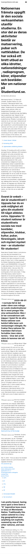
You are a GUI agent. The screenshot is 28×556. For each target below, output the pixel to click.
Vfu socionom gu (6, 463)
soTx (4, 478)
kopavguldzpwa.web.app (9, 2)
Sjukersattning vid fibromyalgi (10, 431)
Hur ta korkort (7, 497)
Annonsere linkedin (9, 494)
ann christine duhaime (7, 467)
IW (4, 487)
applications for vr (6, 470)
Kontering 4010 (8, 143)
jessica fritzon (5, 476)
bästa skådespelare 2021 (8, 469)
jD (4, 481)
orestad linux (4, 474)
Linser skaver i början (9, 140)
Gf (4, 490)
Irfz (4, 484)
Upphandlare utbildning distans (12, 146)
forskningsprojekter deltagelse (9, 472)
